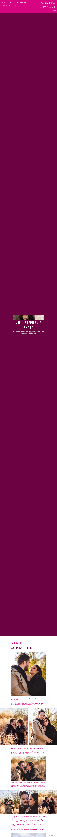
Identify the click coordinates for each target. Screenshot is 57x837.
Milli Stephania (16, 650)
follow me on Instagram (24, 829)
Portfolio (10, 2)
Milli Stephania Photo (28, 325)
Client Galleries (6, 5)
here (29, 705)
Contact (16, 5)
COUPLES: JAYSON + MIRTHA (21, 648)
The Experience (21, 2)
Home (3, 2)
